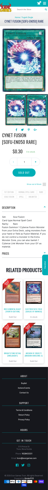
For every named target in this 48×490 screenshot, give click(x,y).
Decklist (45, 265)
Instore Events (24, 388)
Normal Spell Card (26, 191)
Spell (21, 196)
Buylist (24, 383)
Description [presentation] (8, 208)
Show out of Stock (34, 184)
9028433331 (27, 454)
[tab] (24, 209)
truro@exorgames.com (27, 458)
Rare (41, 191)
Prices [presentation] (5, 253)
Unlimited (33, 196)
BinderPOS (29, 478)
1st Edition (9, 191)
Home (17, 17)
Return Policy (24, 415)
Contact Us (24, 393)
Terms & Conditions (24, 410)
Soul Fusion (9, 196)
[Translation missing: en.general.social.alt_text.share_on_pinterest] (29, 129)
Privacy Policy (24, 420)
